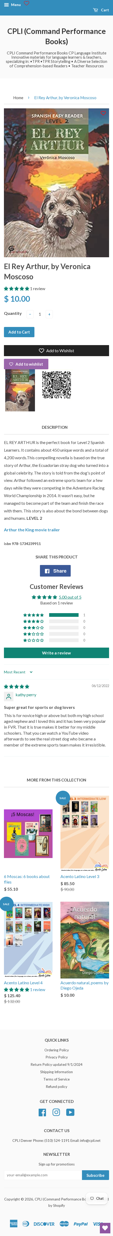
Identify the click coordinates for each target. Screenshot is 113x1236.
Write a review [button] (56, 652)
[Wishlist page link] (26, 3)
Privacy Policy (56, 1057)
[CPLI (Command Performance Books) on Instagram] (56, 1111)
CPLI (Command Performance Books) (56, 36)
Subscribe (95, 1175)
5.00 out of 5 (70, 596)
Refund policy (56, 1086)
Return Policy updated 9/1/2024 (56, 1064)
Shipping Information (56, 1072)
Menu (15, 4)
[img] (16, 686)
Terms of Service (56, 1079)
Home (18, 97)
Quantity (13, 313)
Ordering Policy (56, 1050)
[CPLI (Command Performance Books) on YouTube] (70, 1111)
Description (55, 427)
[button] (17, 288)
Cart (104, 10)
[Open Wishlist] (105, 1228)
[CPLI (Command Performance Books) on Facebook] (42, 1111)
